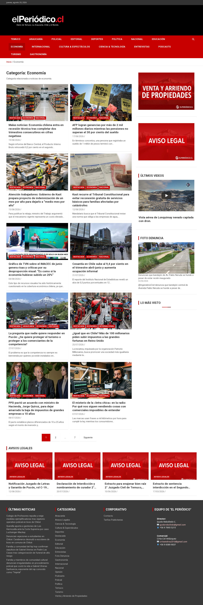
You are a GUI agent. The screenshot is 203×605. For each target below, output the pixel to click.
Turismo (16, 54)
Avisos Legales (17, 477)
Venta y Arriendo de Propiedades (71, 596)
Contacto (108, 516)
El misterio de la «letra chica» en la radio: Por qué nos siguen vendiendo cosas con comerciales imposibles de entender (99, 406)
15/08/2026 (14, 209)
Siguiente (88, 437)
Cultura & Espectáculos (74, 46)
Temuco (15, 39)
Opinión (58, 572)
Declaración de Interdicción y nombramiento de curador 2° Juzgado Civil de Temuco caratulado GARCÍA (76, 489)
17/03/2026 (158, 491)
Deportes (97, 39)
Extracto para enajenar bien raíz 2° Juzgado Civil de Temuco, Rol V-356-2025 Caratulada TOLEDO (125, 489)
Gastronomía (38, 54)
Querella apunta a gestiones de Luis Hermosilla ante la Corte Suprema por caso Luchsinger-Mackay (27, 529)
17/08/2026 (78, 136)
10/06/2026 (110, 491)
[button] (166, 219)
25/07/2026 (78, 344)
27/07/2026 (14, 348)
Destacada (15, 118)
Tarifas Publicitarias (113, 520)
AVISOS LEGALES (20, 448)
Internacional (41, 46)
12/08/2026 (78, 209)
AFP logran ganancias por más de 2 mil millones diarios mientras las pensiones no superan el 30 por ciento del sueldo (100, 128)
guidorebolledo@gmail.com (173, 524)
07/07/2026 (78, 414)
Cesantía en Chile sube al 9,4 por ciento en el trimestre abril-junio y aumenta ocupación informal (100, 267)
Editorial (76, 39)
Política (117, 39)
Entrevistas (142, 46)
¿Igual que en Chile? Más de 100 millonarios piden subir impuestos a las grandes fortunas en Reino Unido (100, 337)
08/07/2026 (14, 418)
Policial (57, 39)
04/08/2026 (14, 279)
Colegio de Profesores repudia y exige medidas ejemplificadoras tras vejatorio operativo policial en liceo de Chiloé (25, 519)
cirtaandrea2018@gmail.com (173, 541)
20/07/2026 (62, 491)
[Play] (166, 195)
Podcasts (164, 46)
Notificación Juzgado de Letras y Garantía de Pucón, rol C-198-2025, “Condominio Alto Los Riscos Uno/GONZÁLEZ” (29, 489)
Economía (17, 46)
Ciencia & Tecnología (112, 46)
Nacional (137, 39)
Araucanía (36, 39)
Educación (158, 39)
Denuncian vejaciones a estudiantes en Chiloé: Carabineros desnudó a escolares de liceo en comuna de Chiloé (27, 539)
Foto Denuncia (62, 556)
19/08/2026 (14, 140)
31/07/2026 (78, 275)
